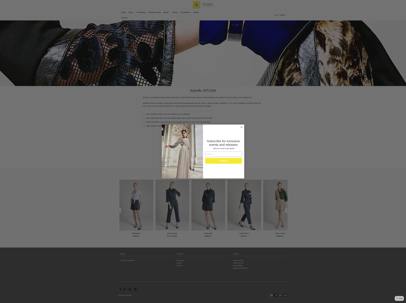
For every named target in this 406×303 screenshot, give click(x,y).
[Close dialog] (241, 127)
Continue (224, 161)
